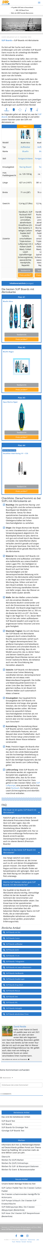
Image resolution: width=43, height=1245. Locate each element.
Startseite (4, 1227)
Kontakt (24, 1242)
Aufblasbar (25, 147)
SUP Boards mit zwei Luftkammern (18, 967)
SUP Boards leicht (12, 950)
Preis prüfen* (25, 275)
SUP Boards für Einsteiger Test (15, 1127)
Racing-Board (25, 167)
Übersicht (6, 1156)
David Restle (20, 1026)
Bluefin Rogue (8, 352)
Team (13, 1242)
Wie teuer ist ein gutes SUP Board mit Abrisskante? (19, 811)
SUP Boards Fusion (13, 938)
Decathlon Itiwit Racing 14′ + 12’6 (15, 453)
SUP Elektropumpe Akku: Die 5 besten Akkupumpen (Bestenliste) (18, 1208)
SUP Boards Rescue (13, 991)
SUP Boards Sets (12, 997)
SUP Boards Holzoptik (14, 1008)
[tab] (21, 811)
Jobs (38, 1240)
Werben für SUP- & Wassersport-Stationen (20, 1166)
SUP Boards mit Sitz (13, 932)
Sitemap (29, 1242)
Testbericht (25, 270)
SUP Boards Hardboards (14, 973)
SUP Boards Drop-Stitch (14, 985)
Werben (18, 1242)
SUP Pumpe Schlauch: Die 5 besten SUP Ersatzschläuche (19, 1202)
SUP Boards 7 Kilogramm (15, 961)
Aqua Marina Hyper (10, 402)
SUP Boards (7, 40)
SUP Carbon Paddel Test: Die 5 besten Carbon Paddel (21, 1189)
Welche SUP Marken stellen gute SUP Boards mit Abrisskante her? (19, 883)
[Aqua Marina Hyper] (21, 417)
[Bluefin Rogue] (21, 366)
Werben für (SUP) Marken (13, 1160)
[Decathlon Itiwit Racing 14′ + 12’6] (21, 468)
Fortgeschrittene (25, 158)
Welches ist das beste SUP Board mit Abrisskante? (19, 851)
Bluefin (25, 151)
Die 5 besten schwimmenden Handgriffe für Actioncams (21, 1196)
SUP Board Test (8, 1121)
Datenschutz (31, 1240)
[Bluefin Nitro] (25, 134)
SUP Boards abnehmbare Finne (17, 1014)
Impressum (23, 1240)
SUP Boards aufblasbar (14, 944)
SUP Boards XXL (12, 1002)
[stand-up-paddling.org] (4, 2)
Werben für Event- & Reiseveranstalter (18, 1169)
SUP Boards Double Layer (15, 979)
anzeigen (30, 283)
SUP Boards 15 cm (12, 956)
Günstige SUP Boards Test (13, 1130)
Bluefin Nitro (25, 143)
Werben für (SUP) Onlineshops (15, 1163)
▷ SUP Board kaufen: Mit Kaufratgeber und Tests (22, 1227)
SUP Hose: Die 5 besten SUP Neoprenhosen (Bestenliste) (21, 1215)
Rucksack (15, 788)
